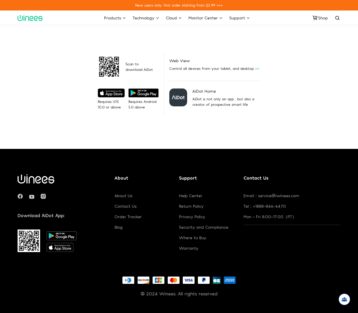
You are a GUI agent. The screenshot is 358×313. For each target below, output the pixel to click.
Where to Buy (192, 237)
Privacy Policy (192, 216)
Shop (323, 17)
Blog (119, 227)
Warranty (188, 248)
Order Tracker (128, 216)
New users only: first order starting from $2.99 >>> (179, 5)
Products (112, 17)
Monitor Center (203, 17)
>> (257, 68)
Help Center (190, 195)
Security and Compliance (203, 227)
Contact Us (126, 206)
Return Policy (191, 206)
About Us (123, 195)
